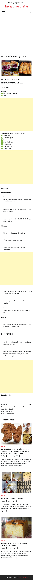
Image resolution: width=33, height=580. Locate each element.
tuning (3, 456)
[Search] (30, 13)
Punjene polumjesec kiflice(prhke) (13, 498)
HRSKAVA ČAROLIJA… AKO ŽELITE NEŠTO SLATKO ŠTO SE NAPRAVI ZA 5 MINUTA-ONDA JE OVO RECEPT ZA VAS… (15, 451)
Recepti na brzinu (16, 6)
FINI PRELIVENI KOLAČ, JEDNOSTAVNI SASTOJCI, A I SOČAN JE (14, 544)
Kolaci (9, 395)
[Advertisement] (16, 33)
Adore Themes (23, 577)
